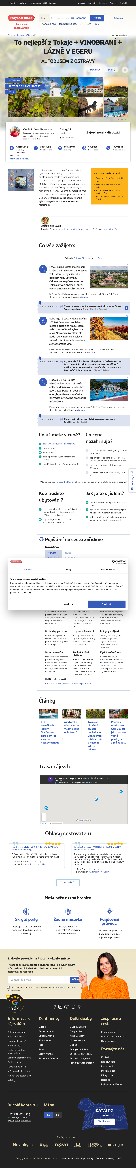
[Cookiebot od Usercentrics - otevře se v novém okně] (114, 562)
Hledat (97, 18)
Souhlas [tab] (28, 569)
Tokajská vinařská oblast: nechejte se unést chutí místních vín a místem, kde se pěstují (95, 736)
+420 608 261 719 (67, 24)
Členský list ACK (114, 1158)
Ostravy (77, 258)
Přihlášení (118, 18)
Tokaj (29, 35)
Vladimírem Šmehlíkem (36, 864)
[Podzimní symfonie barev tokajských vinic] (109, 329)
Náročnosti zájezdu (109, 665)
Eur (57, 1115)
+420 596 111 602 (111, 229)
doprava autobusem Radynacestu (59, 444)
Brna (100, 258)
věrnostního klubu (64, 482)
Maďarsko (20, 35)
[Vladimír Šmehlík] (15, 131)
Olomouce (87, 258)
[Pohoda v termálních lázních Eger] (109, 390)
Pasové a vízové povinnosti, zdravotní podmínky (68, 683)
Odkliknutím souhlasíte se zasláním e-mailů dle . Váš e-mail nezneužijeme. (42, 989)
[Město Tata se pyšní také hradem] (109, 277)
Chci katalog (104, 1121)
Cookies (100, 1158)
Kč (48, 1115)
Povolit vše (107, 604)
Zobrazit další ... (68, 883)
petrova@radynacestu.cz (78, 229)
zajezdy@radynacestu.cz (19, 1121)
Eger (36, 35)
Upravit (66, 604)
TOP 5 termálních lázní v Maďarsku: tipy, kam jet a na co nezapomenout (50, 732)
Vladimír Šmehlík (33, 129)
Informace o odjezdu (19, 159)
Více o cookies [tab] (108, 569)
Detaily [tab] (68, 569)
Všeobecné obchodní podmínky (77, 1158)
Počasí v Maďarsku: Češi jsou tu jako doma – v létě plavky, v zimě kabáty (118, 732)
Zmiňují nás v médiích (68, 1137)
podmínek (60, 987)
